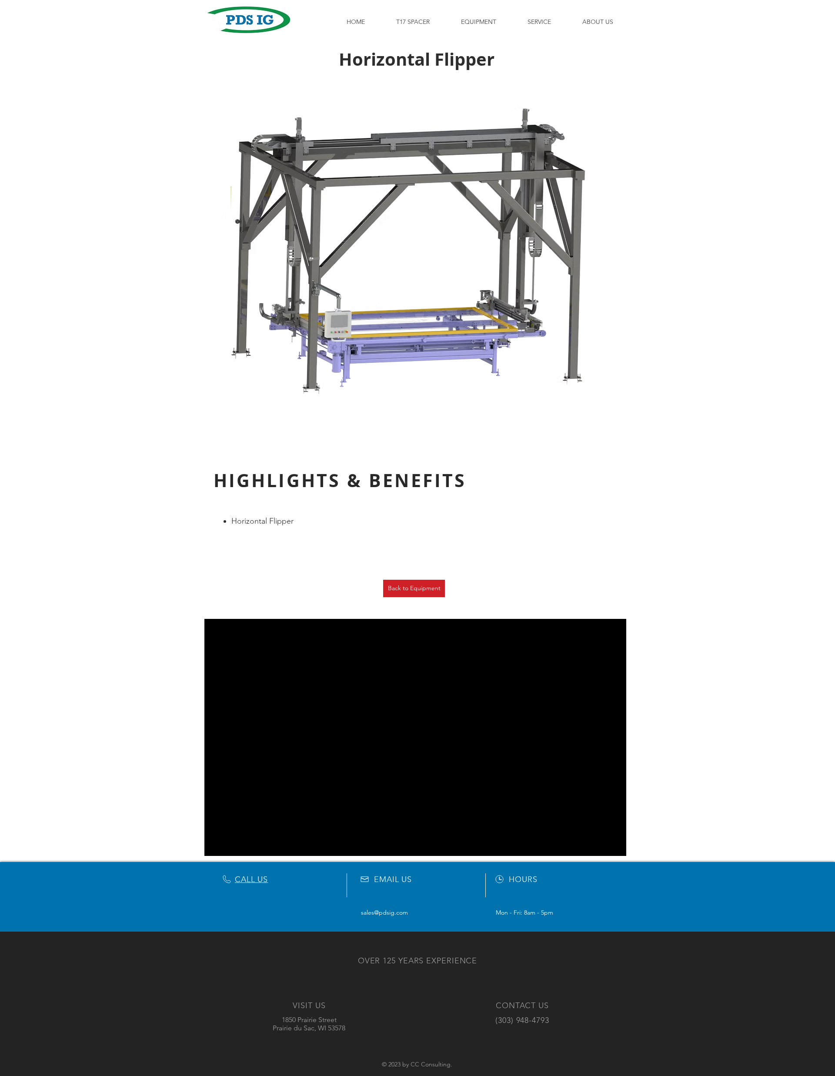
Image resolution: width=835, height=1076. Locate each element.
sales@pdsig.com (384, 912)
